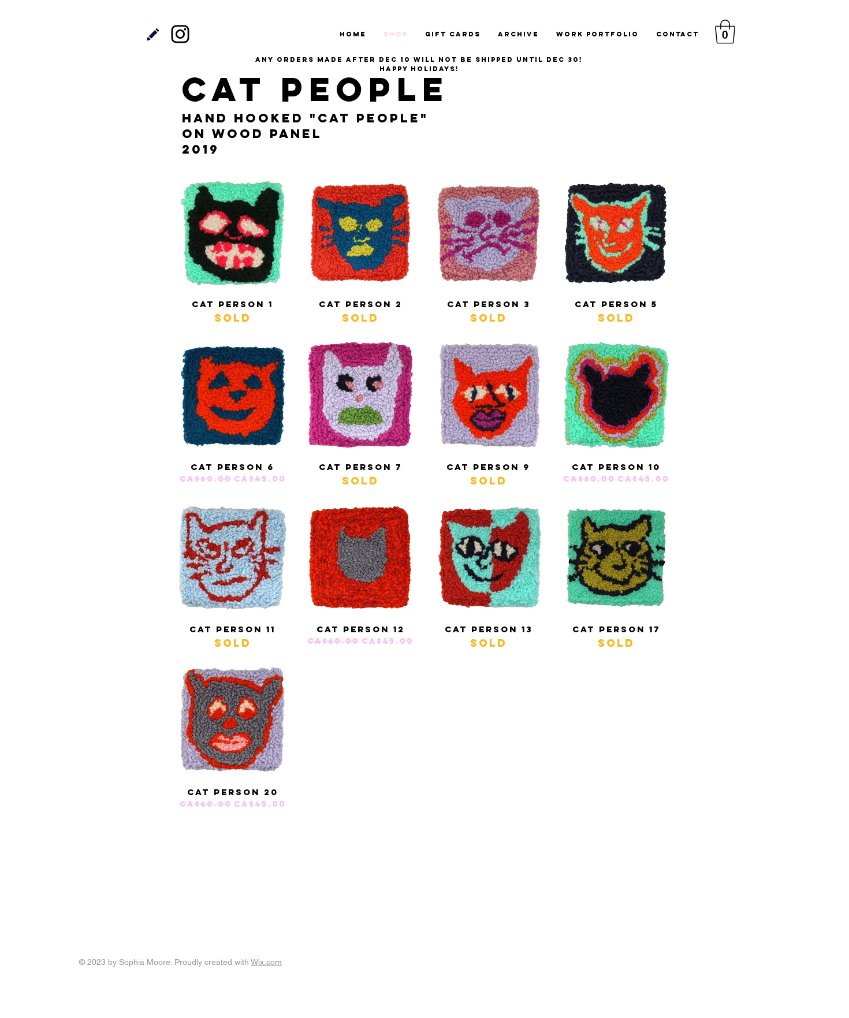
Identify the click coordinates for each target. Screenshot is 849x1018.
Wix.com (266, 962)
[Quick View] (232, 232)
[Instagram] (180, 34)
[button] (725, 32)
